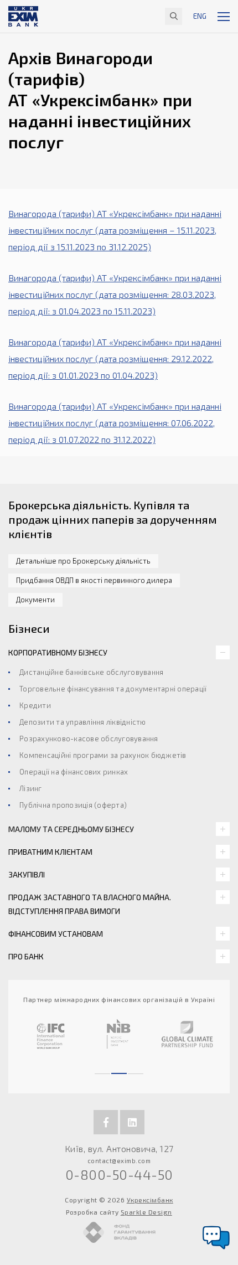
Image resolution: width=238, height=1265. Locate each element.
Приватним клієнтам (50, 851)
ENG (199, 16)
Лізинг (30, 788)
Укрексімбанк (150, 1200)
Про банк (26, 956)
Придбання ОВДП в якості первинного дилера (94, 580)
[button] (102, 1068)
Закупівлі (26, 874)
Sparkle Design (146, 1212)
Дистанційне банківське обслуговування (91, 672)
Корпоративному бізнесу (57, 652)
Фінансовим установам (55, 933)
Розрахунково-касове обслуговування (88, 738)
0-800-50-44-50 (119, 1175)
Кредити (35, 705)
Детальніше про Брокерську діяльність (83, 560)
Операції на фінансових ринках (73, 771)
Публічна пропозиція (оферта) (73, 805)
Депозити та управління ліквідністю (82, 721)
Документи (35, 599)
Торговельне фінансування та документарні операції (112, 688)
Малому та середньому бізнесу (71, 829)
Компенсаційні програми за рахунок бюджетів (103, 755)
